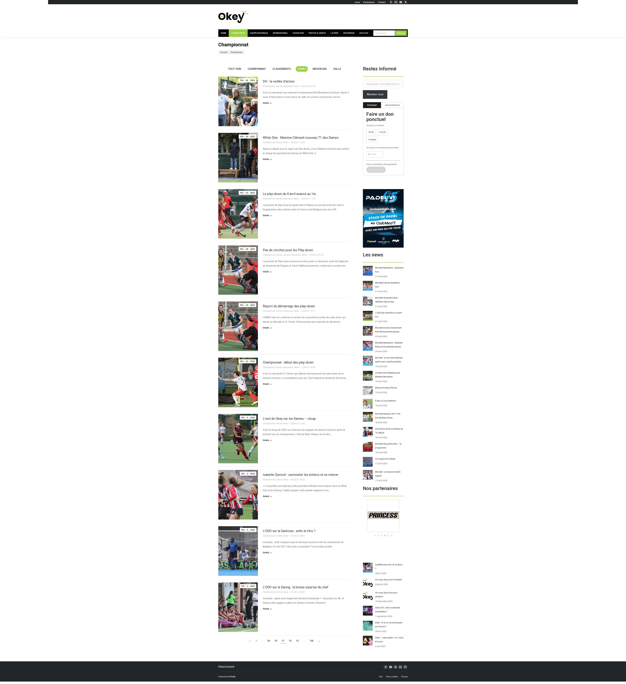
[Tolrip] (383, 531)
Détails (266, 103)
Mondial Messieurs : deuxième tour (389, 270)
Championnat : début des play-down (288, 362)
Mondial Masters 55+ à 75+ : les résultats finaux (388, 416)
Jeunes (286, 255)
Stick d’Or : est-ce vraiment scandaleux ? (387, 609)
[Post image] (368, 271)
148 (311, 640)
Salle (337, 68)
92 (290, 640)
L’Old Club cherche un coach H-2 (388, 315)
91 (283, 640)
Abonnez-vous (375, 94)
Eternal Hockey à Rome (386, 388)
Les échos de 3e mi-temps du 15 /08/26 (389, 431)
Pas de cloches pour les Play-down (288, 250)
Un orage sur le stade (385, 459)
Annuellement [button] (392, 105)
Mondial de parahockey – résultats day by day (387, 300)
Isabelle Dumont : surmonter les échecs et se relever (300, 475)
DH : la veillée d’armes (279, 81)
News (296, 86)
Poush (232, 677)
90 (276, 640)
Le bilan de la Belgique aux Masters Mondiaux (387, 375)
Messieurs (320, 68)
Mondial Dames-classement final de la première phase (388, 330)
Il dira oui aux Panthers (385, 401)
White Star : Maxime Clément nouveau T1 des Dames (301, 138)
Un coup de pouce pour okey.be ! (386, 594)
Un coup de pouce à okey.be (388, 579)
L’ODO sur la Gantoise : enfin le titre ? (289, 531)
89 (269, 640)
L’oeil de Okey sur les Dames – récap (289, 419)
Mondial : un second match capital (388, 474)
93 (297, 640)
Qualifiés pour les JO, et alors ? (388, 566)
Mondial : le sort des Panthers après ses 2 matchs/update (389, 360)
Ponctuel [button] (372, 105)
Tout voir (234, 68)
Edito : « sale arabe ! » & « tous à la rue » (389, 639)
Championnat (257, 68)
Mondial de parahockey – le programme (388, 446)
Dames (301, 68)
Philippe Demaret (226, 666)
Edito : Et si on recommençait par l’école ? (388, 624)
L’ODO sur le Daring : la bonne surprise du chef (295, 587)
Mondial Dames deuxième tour (387, 285)
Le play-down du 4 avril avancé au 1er (289, 194)
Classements (281, 68)
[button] (375, 535)
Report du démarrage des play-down (289, 306)
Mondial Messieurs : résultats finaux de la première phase (389, 345)
